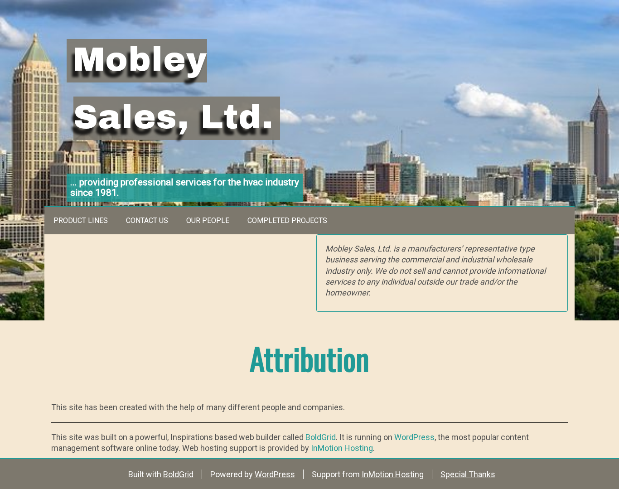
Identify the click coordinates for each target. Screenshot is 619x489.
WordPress (414, 437)
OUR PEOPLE (207, 220)
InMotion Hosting (342, 448)
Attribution (309, 357)
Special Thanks (467, 474)
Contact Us (147, 220)
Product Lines (80, 220)
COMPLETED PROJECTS (287, 220)
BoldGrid (320, 437)
